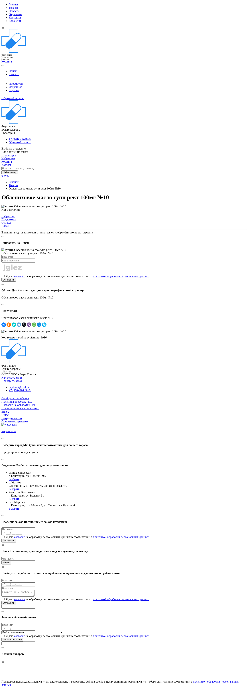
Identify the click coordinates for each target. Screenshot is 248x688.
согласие (19, 276)
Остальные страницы (14, 421)
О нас (5, 414)
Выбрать (14, 479)
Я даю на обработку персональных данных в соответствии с (77, 276)
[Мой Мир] (39, 324)
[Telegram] (19, 324)
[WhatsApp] (34, 324)
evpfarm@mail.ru (19, 387)
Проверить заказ (11, 380)
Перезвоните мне (12, 639)
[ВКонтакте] (3, 324)
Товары (13, 7)
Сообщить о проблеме (15, 398)
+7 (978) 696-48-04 (20, 139)
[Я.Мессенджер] (14, 324)
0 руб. (5, 175)
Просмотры (16, 83)
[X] (24, 324)
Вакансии (15, 20)
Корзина (14, 90)
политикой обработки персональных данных (121, 276)
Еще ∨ (5, 411)
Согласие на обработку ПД (18, 404)
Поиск (13, 70)
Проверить (9, 540)
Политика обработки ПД (16, 401)
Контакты (15, 17)
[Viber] (29, 324)
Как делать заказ (11, 377)
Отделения (15, 14)
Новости (14, 11)
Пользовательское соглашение (20, 408)
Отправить (9, 279)
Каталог (14, 74)
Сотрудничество (11, 418)
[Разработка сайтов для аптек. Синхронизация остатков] (9, 424)
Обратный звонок (12, 98)
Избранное (15, 86)
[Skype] (44, 324)
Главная (14, 4)
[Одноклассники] (9, 324)
